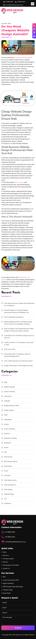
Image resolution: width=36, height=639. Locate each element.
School (6, 447)
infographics (8, 419)
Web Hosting (8, 489)
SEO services (18, 182)
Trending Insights (8, 559)
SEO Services (8, 457)
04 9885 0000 (9, 2)
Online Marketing (9, 429)
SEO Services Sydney (10, 461)
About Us (6, 555)
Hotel (5, 415)
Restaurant (7, 443)
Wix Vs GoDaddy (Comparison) (13, 317)
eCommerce (7, 396)
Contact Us (6, 568)
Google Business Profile (11, 405)
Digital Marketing (9, 387)
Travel (6, 471)
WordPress (7, 503)
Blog (5, 382)
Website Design (9, 494)
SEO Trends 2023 (9, 349)
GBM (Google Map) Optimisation (13, 587)
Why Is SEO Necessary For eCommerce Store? (18, 361)
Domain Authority (9, 391)
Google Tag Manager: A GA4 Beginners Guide (18, 365)
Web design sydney (10, 480)
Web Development (10, 485)
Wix (5, 499)
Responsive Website (10, 438)
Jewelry (6, 424)
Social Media (8, 466)
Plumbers (7, 433)
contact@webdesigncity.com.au (14, 5)
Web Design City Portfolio (11, 565)
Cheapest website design (22, 57)
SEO (5, 452)
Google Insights (9, 410)
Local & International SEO (11, 580)
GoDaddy (7, 401)
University (7, 475)
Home (5, 552)
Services (5, 562)
